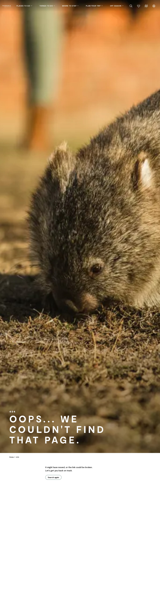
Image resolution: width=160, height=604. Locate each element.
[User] (153, 5)
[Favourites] (138, 5)
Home (11, 457)
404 (17, 457)
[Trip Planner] (146, 5)
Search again (53, 477)
